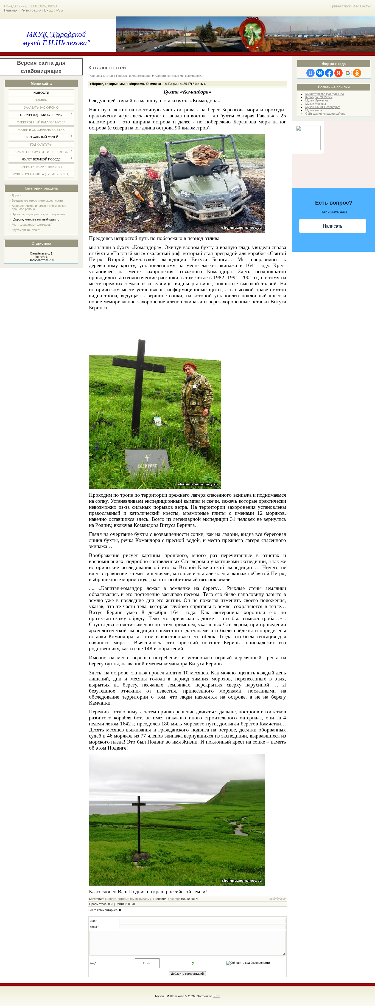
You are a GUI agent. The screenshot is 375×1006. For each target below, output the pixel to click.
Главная (11, 10)
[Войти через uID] (310, 73)
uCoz (216, 996)
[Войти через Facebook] (329, 73)
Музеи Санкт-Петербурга (322, 107)
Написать (332, 226)
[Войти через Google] (348, 73)
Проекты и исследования (133, 75)
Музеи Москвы (315, 103)
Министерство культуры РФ (324, 93)
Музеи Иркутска (316, 100)
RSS (59, 10)
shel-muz (174, 898)
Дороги (16, 195)
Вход (48, 10)
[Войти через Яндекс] (338, 73)
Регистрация (31, 10)
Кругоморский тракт (26, 229)
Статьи (108, 75)
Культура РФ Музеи (318, 97)
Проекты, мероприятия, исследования (38, 214)
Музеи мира (313, 110)
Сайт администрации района (325, 113)
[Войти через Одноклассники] (357, 73)
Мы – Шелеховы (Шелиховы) (32, 224)
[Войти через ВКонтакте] (320, 73)
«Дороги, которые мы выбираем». (35, 219)
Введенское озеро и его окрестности (37, 200)
